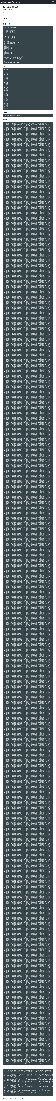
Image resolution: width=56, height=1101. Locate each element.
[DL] (8, 24)
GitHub (17, 1098)
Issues (22, 1098)
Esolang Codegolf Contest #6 (10, 2)
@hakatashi (11, 1098)
